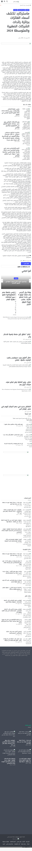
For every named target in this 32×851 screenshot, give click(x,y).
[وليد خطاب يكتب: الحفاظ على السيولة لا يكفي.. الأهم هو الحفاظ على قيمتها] (27, 641)
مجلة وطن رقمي (9, 844)
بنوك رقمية (23, 844)
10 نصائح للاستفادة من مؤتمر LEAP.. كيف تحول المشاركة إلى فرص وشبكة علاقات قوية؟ (12, 562)
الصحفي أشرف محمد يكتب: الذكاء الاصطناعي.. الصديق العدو (14, 632)
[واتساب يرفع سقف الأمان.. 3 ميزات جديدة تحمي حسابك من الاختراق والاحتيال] (27, 574)
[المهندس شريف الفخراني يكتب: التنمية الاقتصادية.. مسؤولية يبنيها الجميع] (27, 603)
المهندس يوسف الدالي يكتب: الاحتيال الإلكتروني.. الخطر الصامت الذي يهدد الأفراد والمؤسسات (12, 610)
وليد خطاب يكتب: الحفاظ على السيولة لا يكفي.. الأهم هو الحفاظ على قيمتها (12, 639)
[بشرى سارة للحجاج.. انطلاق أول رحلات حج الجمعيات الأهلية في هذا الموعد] (28, 438)
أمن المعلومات (17, 844)
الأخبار (23, 842)
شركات (28, 844)
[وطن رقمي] (16, 1)
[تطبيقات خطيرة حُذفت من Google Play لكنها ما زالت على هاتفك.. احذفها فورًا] (27, 523)
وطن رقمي (19, 842)
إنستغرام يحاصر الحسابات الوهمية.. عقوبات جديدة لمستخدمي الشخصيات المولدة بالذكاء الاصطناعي (12, 530)
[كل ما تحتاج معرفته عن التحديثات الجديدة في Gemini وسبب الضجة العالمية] (28, 445)
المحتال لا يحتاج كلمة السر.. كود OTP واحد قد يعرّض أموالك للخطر (12, 581)
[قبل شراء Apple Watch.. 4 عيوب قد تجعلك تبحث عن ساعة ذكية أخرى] (27, 505)
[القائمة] (2, 2)
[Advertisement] (16, 674)
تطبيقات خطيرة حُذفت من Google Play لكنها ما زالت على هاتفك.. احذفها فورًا (11, 521)
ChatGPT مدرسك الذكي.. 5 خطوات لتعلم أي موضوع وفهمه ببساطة (12, 588)
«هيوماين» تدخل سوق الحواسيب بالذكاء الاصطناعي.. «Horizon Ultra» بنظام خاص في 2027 (12, 511)
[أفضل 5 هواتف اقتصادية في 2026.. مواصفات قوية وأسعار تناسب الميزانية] (27, 542)
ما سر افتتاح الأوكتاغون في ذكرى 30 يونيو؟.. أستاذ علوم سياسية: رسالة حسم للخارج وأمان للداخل (11, 621)
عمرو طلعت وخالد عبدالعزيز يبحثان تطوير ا (13, 424)
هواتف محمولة (6, 842)
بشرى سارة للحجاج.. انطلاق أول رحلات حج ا (13, 435)
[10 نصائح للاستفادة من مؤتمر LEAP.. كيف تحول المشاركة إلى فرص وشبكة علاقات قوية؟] (27, 565)
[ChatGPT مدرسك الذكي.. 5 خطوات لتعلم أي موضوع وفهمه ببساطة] (27, 590)
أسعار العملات (13, 842)
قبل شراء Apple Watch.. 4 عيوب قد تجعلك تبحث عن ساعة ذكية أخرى (12, 503)
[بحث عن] (4, 2)
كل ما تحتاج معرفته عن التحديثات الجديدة (13, 444)
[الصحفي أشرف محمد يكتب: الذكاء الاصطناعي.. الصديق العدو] (27, 634)
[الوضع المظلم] (7, 2)
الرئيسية (27, 842)
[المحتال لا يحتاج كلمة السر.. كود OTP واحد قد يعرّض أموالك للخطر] (27, 583)
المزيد (4, 844)
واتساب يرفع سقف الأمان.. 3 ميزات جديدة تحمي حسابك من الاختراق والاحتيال (12, 572)
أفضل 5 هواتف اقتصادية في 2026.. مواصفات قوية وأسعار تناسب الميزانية (13, 540)
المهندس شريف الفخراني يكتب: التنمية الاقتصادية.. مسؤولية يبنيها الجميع (13, 601)
